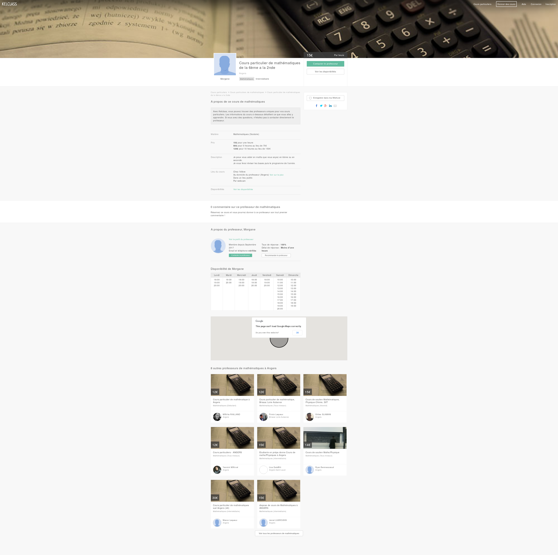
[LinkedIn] (330, 106)
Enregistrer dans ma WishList (326, 98)
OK (297, 333)
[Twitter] (321, 106)
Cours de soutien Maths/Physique (322, 452)
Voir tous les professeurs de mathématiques (279, 533)
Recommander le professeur (276, 255)
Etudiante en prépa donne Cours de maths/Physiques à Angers (277, 453)
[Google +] (326, 106)
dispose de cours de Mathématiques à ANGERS (278, 506)
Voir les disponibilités (243, 189)
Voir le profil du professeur (241, 239)
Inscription (551, 4)
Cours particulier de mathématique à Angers (231, 401)
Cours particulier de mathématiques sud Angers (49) (231, 506)
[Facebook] (317, 106)
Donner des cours (506, 4)
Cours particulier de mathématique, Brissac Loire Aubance (277, 401)
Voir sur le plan (277, 174)
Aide (524, 4)
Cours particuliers (482, 4)
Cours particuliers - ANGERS (227, 452)
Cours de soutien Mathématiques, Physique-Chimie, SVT (323, 401)
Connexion (536, 4)
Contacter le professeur (325, 63)
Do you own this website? (267, 333)
